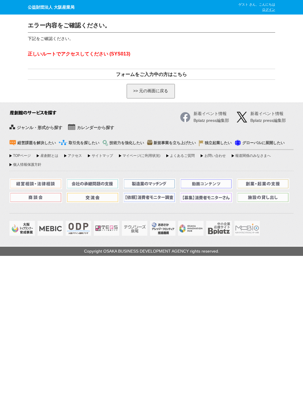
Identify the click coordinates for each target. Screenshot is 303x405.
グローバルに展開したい (263, 143)
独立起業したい (218, 143)
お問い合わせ (214, 156)
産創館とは (49, 156)
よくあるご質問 (182, 156)
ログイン (268, 9)
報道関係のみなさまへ (253, 156)
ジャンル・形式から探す (39, 127)
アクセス (75, 156)
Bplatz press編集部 (268, 120)
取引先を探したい (84, 143)
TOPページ (22, 156)
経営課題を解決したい (36, 143)
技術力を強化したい (126, 143)
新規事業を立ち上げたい (175, 143)
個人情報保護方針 (27, 164)
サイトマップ (102, 156)
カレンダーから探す (95, 127)
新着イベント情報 (266, 113)
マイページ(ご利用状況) (141, 156)
